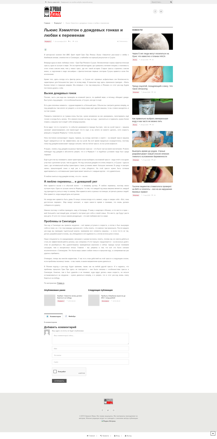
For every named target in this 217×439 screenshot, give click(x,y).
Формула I (58, 23)
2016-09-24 (71, 301)
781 (153, 60)
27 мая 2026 (146, 160)
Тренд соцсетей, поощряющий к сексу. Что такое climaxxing (152, 87)
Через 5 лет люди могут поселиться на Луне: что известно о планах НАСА (150, 54)
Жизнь (135, 60)
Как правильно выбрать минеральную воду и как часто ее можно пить (150, 119)
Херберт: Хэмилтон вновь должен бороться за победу (69, 297)
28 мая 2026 (144, 125)
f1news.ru (60, 283)
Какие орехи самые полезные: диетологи (76, 2)
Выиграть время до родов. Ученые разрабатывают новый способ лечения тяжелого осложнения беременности (150, 154)
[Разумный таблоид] (52, 11)
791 (154, 195)
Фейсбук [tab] (71, 316)
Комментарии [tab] (55, 316)
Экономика (105, 301)
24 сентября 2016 (61, 41)
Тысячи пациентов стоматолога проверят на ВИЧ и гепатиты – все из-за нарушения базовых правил (152, 189)
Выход (129, 435)
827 (154, 160)
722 (154, 92)
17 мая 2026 (146, 195)
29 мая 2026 (146, 92)
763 (153, 125)
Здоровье (136, 92)
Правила (105, 435)
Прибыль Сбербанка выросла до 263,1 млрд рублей (113, 297)
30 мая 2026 (144, 60)
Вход (118, 435)
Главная (47, 23)
